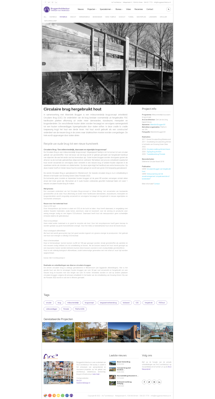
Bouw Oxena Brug (123, 362)
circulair (49, 303)
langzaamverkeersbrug (108, 303)
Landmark (153, 17)
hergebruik (149, 303)
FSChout (162, 303)
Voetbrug (53, 17)
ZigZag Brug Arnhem (154, 152)
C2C (137, 303)
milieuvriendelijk (73, 303)
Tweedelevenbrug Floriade (156, 154)
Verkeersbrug (84, 17)
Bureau (118, 9)
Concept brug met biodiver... (124, 369)
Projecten (91, 9)
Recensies (138, 9)
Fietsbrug (63, 17)
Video (128, 9)
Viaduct (73, 17)
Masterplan (141, 17)
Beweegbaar (97, 17)
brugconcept (89, 303)
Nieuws (81, 9)
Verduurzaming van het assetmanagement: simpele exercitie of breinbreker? (155, 176)
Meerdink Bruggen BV (157, 124)
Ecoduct (122, 17)
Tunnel (131, 17)
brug (59, 303)
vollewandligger (51, 309)
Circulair (163, 17)
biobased (126, 303)
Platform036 (79, 309)
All (45, 17)
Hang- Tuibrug (110, 17)
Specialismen (105, 9)
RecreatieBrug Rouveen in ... (128, 376)
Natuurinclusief (50, 21)
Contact (149, 9)
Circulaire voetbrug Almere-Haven (158, 149)
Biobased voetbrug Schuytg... (124, 383)
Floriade (66, 309)
